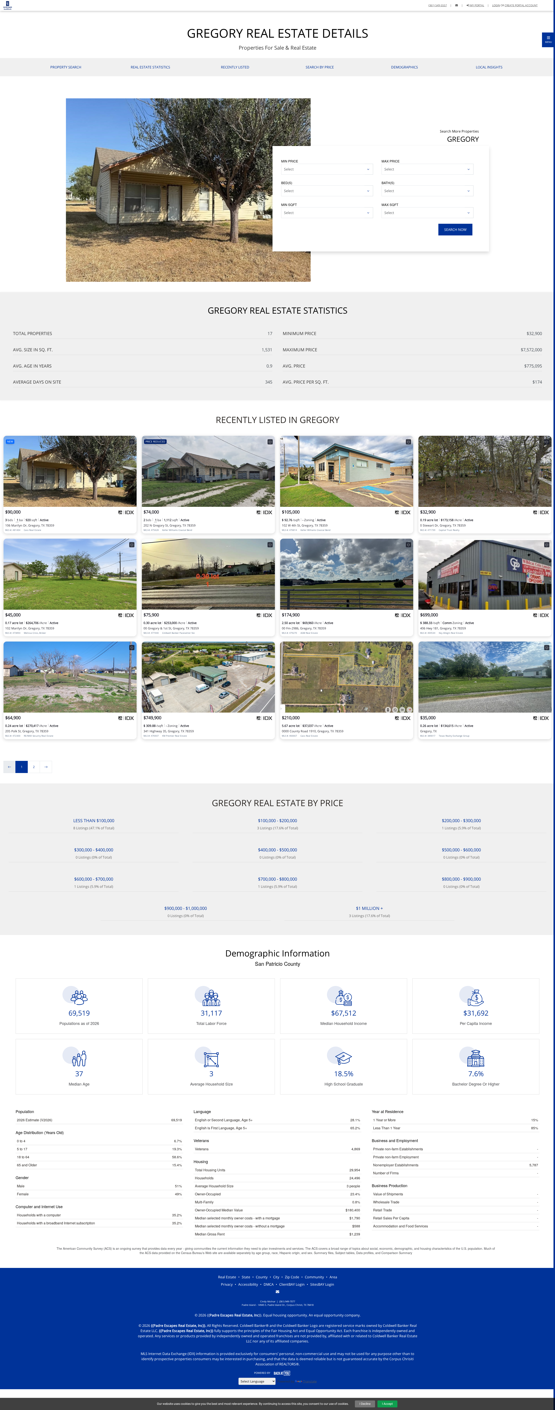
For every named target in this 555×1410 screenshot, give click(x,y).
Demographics (404, 67)
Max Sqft (390, 204)
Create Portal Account (521, 5)
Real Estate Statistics (150, 67)
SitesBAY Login (322, 1284)
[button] (548, 39)
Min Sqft (289, 204)
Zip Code (292, 1277)
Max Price (391, 161)
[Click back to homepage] (6, 5)
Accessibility (248, 1284)
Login (496, 5)
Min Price (289, 161)
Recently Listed (235, 67)
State (246, 1277)
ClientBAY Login (292, 1284)
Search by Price (320, 67)
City (276, 1277)
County (262, 1277)
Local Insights (489, 67)
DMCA (269, 1284)
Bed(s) (286, 182)
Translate (310, 1381)
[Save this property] (132, 441)
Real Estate (227, 1277)
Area (333, 1277)
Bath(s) (388, 182)
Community (314, 1277)
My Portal (476, 5)
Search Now (455, 229)
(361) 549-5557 (437, 5)
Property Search (65, 67)
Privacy (227, 1284)
